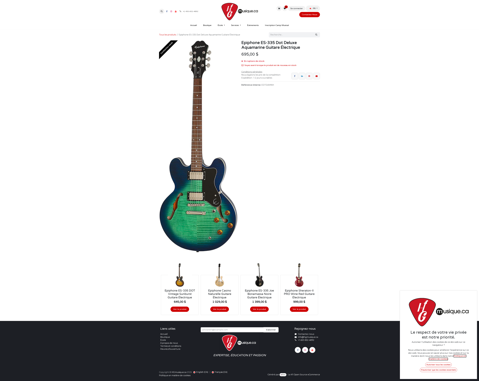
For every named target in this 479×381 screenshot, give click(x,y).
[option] (239, 289)
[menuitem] (193, 25)
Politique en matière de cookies (174, 375)
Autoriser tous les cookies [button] (438, 364)
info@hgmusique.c (307, 337)
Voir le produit (179, 309)
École (163, 340)
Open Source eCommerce (307, 374)
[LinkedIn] (302, 76)
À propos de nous (169, 343)
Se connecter (296, 8)
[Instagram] (171, 11)
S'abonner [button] (271, 330)
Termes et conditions (170, 346)
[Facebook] (167, 11)
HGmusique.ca (179, 372)
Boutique (165, 337)
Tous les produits (167, 35)
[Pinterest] (309, 76)
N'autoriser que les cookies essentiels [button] (438, 370)
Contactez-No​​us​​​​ (309, 14)
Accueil (164, 334)
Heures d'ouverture (170, 349)
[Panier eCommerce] (279, 8)
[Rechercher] (316, 34)
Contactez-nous (306, 334)
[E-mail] (317, 76)
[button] (161, 11)
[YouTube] (176, 11)
